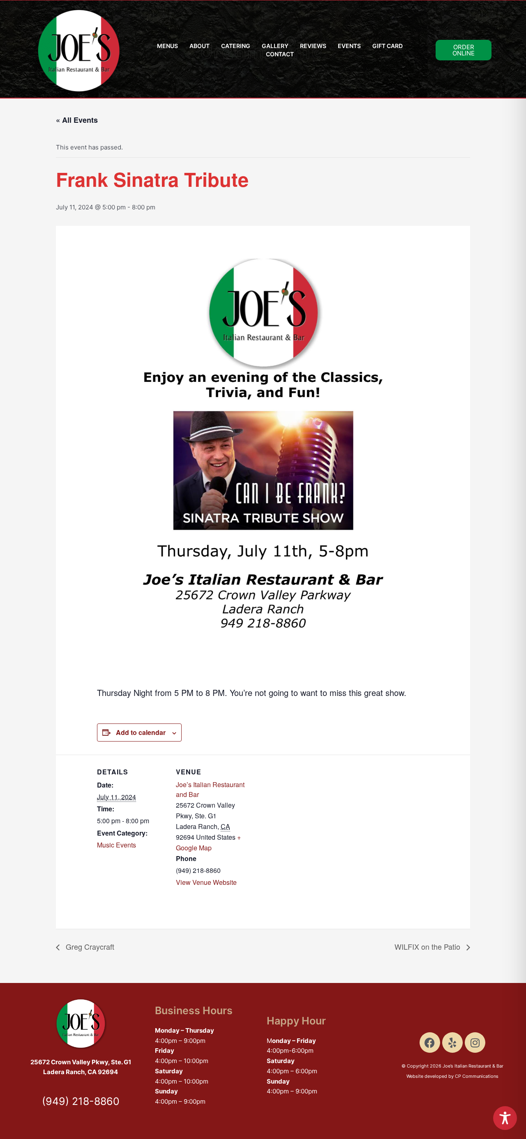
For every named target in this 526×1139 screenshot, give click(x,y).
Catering (235, 45)
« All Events (77, 120)
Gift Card (387, 45)
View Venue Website (206, 882)
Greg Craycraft (89, 946)
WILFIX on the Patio (428, 946)
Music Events (116, 845)
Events (349, 45)
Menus (167, 45)
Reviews (313, 45)
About (199, 45)
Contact (280, 54)
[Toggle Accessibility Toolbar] (505, 1118)
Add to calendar (141, 732)
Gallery (275, 45)
